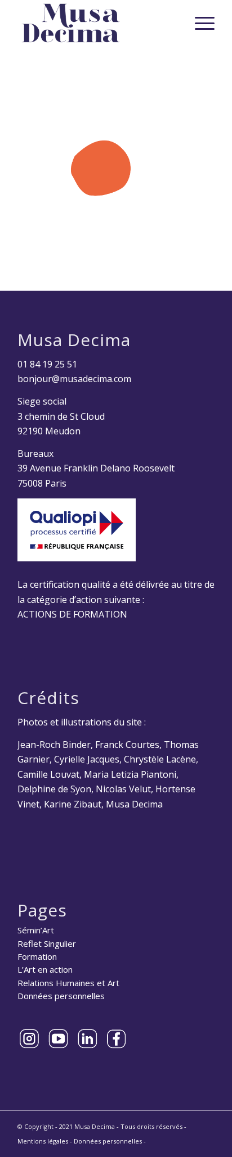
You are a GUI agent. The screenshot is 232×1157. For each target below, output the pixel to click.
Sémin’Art (35, 930)
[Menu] (199, 23)
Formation (37, 956)
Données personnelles (61, 995)
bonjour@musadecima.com (74, 379)
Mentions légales (42, 1141)
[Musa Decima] (96, 23)
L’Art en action (45, 969)
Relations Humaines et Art (68, 982)
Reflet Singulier (46, 943)
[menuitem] (199, 23)
